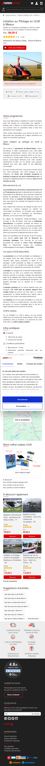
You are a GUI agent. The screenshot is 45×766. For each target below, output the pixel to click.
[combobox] (23, 9)
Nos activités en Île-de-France (13, 485)
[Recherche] (42, 9)
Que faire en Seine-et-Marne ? (14, 619)
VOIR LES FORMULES (16, 48)
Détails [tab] (19, 364)
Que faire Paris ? (33, 619)
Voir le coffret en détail (22, 472)
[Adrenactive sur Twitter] (9, 718)
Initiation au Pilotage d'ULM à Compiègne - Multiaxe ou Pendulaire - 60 (12, 559)
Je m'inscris (35, 714)
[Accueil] (3, 15)
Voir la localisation (22, 419)
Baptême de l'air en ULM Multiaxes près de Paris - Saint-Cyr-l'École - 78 (32, 559)
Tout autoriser (22, 399)
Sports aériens (11, 15)
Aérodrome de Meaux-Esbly (14, 40)
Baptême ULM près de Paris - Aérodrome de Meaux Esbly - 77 (12, 517)
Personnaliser (21, 406)
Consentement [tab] (7, 364)
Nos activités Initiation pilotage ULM (15, 482)
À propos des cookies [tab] (34, 364)
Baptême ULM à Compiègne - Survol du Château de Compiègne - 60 (32, 518)
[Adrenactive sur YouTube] (16, 718)
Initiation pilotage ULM (24, 15)
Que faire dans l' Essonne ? (13, 610)
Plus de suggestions (10, 581)
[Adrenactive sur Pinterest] (12, 718)
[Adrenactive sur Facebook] (5, 718)
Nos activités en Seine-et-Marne (14, 487)
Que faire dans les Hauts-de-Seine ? (16, 606)
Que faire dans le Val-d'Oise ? (14, 594)
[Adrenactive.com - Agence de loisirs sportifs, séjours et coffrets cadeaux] (11, 3)
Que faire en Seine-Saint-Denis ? (15, 602)
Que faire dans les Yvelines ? (14, 614)
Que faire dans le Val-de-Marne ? (15, 598)
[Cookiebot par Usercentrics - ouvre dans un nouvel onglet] (33, 358)
